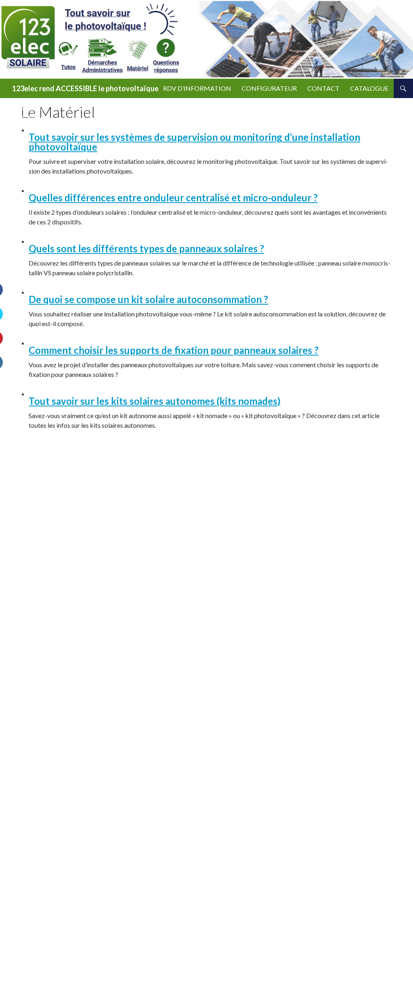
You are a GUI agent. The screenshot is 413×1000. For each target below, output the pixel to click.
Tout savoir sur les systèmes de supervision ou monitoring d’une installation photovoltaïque (194, 142)
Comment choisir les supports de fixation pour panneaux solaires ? (174, 350)
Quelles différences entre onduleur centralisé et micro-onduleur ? (173, 197)
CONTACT (323, 88)
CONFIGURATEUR (269, 88)
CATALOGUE (369, 88)
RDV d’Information (197, 88)
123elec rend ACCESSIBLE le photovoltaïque (85, 88)
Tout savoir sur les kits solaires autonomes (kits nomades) (154, 401)
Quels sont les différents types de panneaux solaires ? (146, 248)
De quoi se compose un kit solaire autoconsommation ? (148, 299)
